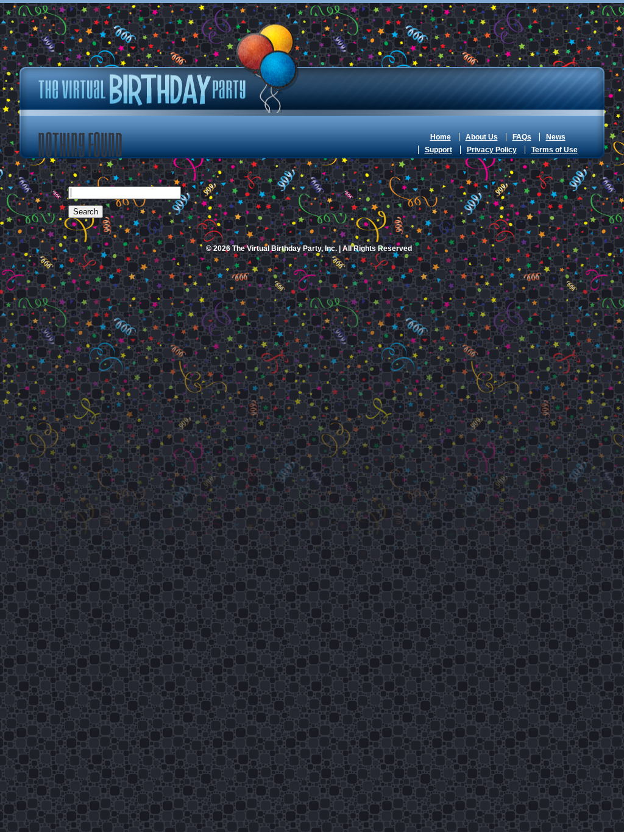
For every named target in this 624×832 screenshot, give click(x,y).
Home (440, 137)
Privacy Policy (492, 150)
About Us (482, 137)
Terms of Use (554, 150)
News (556, 137)
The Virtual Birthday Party (169, 68)
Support (438, 150)
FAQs (521, 137)
